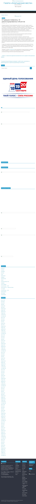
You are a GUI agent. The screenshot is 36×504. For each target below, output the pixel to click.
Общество (2, 268)
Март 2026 (2, 307)
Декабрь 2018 (3, 433)
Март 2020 (2, 411)
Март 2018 (2, 446)
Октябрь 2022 (3, 366)
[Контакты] (3, 463)
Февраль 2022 (3, 378)
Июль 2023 (3, 353)
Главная (16, 463)
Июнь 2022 (3, 372)
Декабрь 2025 (3, 311)
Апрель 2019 (3, 427)
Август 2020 (3, 404)
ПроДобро (24, 479)
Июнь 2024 (3, 337)
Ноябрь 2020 (3, 400)
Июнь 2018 (3, 442)
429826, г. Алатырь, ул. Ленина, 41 (8, 471)
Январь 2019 (3, 432)
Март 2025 (2, 324)
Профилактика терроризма (31, 465)
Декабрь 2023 (3, 346)
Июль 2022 (3, 371)
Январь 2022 (3, 379)
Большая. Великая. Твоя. (5, 281)
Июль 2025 (3, 318)
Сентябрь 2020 (3, 403)
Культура (2, 272)
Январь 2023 (3, 362)
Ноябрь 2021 (3, 382)
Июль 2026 (3, 301)
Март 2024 (2, 342)
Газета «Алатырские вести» (18, 2)
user (6, 23)
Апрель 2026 (3, 305)
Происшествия (3, 278)
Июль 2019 (3, 423)
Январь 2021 (3, 397)
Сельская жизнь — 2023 (5, 285)
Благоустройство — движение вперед (7, 287)
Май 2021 (2, 391)
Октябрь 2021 (3, 384)
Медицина (2, 277)
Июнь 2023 (3, 355)
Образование (3, 275)
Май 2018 (2, 443)
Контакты (16, 472)
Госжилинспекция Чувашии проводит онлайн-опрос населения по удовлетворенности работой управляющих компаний (15, 62)
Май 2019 (2, 426)
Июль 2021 (3, 388)
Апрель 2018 (3, 445)
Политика (23, 465)
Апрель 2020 (3, 410)
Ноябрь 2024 (3, 330)
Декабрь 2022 (3, 363)
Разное (2, 280)
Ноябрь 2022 (3, 365)
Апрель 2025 (3, 323)
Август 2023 (3, 352)
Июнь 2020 (3, 407)
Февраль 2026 (3, 308)
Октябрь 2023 (3, 349)
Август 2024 (3, 334)
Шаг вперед (3, 293)
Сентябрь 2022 (3, 368)
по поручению (11, 49)
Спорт (2, 274)
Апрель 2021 (3, 392)
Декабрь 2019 (3, 416)
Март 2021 (2, 394)
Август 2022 (3, 369)
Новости (3, 18)
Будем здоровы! (3, 291)
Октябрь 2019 (3, 419)
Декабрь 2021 (3, 381)
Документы (17, 466)
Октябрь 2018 (3, 436)
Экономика (3, 271)
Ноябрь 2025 (3, 313)
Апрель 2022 (3, 375)
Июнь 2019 (3, 424)
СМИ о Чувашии (3, 284)
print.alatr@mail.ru (6, 474)
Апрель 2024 (3, 340)
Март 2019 (2, 429)
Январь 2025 (3, 327)
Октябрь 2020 (3, 401)
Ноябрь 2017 (3, 452)
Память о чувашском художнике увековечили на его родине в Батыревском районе (18, 56)
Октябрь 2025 (3, 314)
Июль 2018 (3, 440)
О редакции (17, 465)
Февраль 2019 (3, 430)
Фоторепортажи (18, 469)
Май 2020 (2, 408)
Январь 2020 (3, 414)
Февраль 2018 (3, 448)
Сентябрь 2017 (3, 455)
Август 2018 (3, 439)
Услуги (16, 474)
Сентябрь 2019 (3, 420)
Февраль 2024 (3, 343)
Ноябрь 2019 (3, 417)
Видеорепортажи (18, 471)
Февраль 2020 (3, 413)
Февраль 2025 (3, 326)
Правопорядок (3, 294)
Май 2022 (2, 374)
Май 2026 (2, 304)
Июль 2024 (3, 336)
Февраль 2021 (3, 395)
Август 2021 (3, 387)
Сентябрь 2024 (3, 333)
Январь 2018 (3, 449)
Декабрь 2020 (3, 398)
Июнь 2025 (3, 320)
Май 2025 (2, 321)
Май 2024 (2, 339)
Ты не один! (3, 288)
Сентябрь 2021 (3, 385)
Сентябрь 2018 (3, 437)
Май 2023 (2, 356)
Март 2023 (2, 359)
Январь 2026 (3, 310)
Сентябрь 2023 (3, 350)
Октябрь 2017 (3, 453)
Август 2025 (3, 317)
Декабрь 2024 (3, 329)
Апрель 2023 (3, 358)
